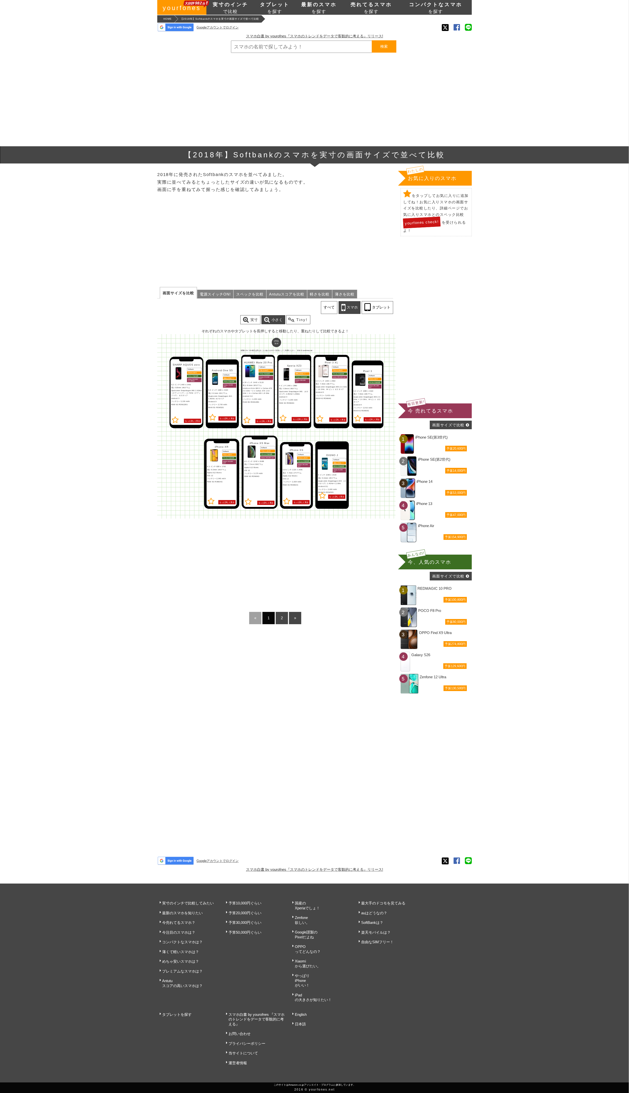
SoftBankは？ (372, 922)
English (301, 1014)
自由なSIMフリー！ (377, 942)
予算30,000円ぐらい (245, 922)
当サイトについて (243, 1053)
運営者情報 (238, 1063)
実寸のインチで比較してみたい (188, 903)
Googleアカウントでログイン (218, 27)
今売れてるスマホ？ (178, 922)
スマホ (352, 307)
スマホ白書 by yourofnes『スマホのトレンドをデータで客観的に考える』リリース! (314, 36)
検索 (384, 46)
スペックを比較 (250, 294)
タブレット (381, 307)
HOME (167, 18)
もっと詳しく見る (192, 421)
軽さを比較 (319, 294)
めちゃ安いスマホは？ (180, 961)
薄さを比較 (345, 294)
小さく (277, 320)
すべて (329, 307)
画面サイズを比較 (178, 293)
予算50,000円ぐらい (245, 932)
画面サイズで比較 (448, 425)
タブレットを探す (177, 1014)
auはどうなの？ (374, 913)
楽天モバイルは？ (376, 932)
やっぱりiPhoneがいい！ (302, 980)
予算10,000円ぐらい (245, 903)
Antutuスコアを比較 (286, 294)
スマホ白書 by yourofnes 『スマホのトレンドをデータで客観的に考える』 (257, 1019)
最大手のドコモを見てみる (383, 903)
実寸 (254, 320)
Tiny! (302, 320)
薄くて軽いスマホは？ (180, 952)
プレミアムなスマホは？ (182, 971)
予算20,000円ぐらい (245, 913)
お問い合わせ (240, 1034)
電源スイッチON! (215, 294)
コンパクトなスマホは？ (182, 942)
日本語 (300, 1024)
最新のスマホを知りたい (182, 913)
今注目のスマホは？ (178, 932)
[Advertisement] (314, 99)
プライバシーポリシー (247, 1043)
